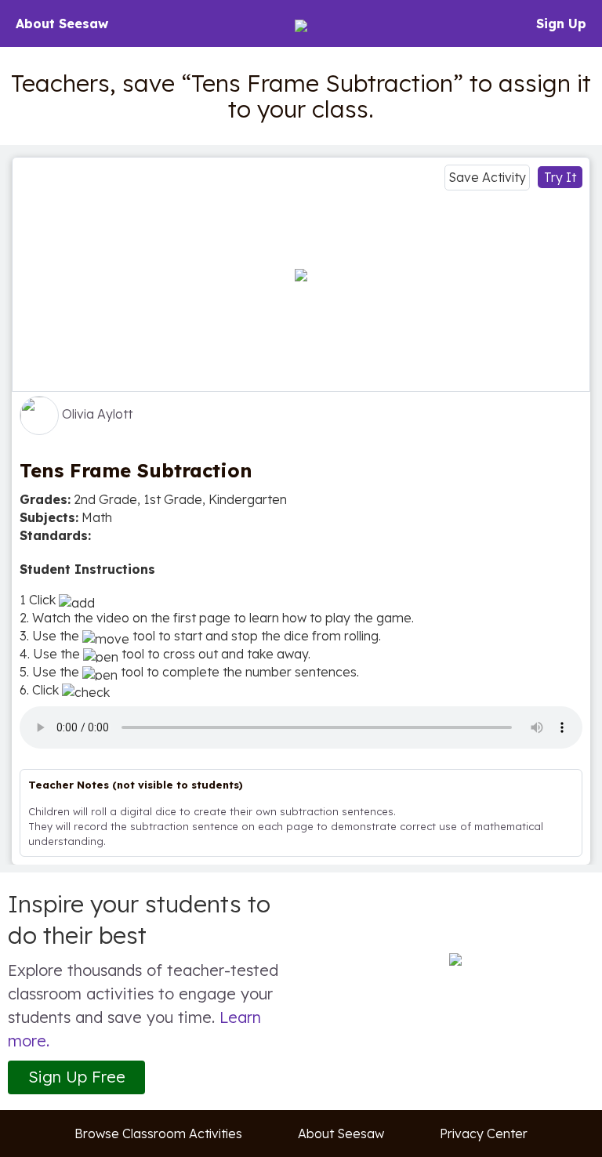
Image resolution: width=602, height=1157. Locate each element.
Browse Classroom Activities (158, 1133)
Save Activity (487, 177)
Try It (560, 177)
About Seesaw (62, 23)
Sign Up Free (76, 1076)
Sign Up (561, 23)
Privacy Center (484, 1133)
